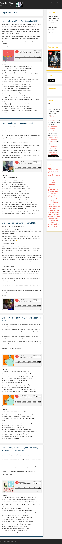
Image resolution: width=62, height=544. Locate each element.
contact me (50, 37)
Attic (50, 169)
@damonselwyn (53, 118)
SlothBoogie (52, 224)
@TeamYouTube (53, 105)
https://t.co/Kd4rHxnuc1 (53, 137)
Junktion (50, 199)
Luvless (50, 207)
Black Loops (51, 173)
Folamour (51, 191)
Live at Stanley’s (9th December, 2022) (17, 123)
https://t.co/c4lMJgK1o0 (53, 152)
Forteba (57, 191)
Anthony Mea (55, 167)
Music (52, 2)
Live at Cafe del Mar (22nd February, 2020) (19, 223)
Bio (47, 2)
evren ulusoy (52, 188)
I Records (56, 197)
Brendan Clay (6, 3)
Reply (49, 116)
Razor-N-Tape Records (53, 215)
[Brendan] (49, 104)
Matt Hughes (54, 208)
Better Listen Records (53, 171)
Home (42, 2)
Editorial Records (51, 184)
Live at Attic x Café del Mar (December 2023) (20, 21)
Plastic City (50, 212)
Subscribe (52, 80)
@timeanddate (53, 148)
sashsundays (51, 218)
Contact (58, 2)
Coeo (53, 175)
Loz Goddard (56, 205)
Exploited (55, 189)
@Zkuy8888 (52, 128)
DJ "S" (54, 181)
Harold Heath (53, 193)
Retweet (52, 116)
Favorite (55, 116)
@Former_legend (51, 120)
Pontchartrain (56, 212)
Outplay (57, 211)
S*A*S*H (57, 217)
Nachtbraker (51, 210)
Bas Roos (55, 169)
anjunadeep (50, 167)
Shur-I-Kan (52, 222)
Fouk (49, 193)
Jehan (59, 197)
